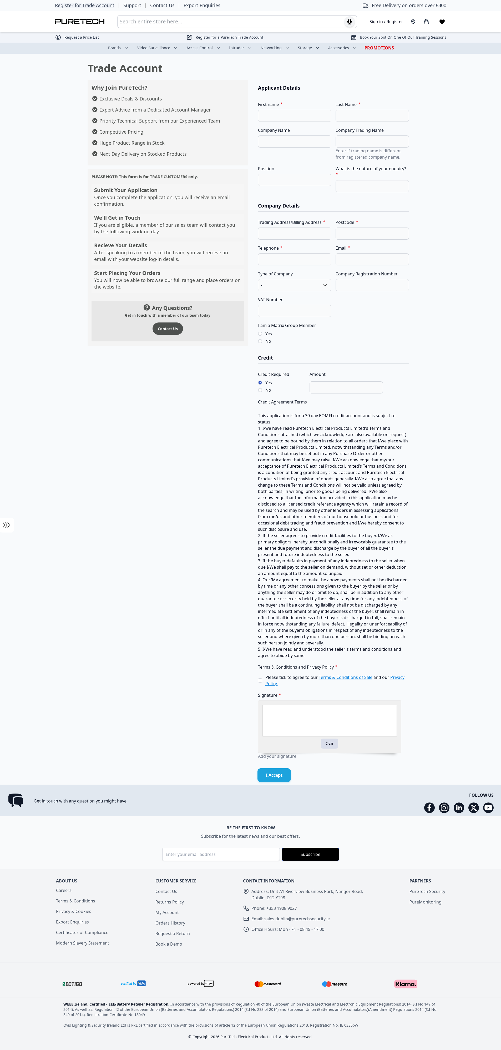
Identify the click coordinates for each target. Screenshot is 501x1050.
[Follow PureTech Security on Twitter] (473, 807)
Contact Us (168, 328)
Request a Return (172, 933)
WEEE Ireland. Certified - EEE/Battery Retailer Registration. (116, 1004)
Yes (268, 334)
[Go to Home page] (80, 21)
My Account (167, 912)
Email (341, 248)
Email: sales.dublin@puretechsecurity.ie (290, 919)
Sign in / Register (386, 21)
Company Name (274, 130)
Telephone (269, 248)
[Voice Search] (349, 21)
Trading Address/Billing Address (290, 222)
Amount (318, 374)
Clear (329, 743)
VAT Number (270, 299)
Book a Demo (168, 944)
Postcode (345, 222)
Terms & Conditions (75, 901)
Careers (64, 890)
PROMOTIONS (379, 48)
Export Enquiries (72, 922)
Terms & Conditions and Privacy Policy (296, 667)
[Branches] (413, 21)
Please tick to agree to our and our (334, 680)
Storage (305, 47)
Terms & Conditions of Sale (345, 677)
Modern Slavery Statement (82, 943)
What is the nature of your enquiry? (371, 168)
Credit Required (273, 374)
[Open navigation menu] (6, 525)
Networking (271, 47)
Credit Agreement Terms (282, 402)
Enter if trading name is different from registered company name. (368, 154)
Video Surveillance (153, 47)
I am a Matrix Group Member (287, 325)
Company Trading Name (360, 130)
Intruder (236, 47)
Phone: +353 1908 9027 (274, 908)
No (268, 341)
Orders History (170, 923)
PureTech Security (427, 891)
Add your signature (277, 756)
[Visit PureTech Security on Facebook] (429, 807)
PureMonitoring (425, 902)
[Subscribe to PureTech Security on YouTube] (488, 807)
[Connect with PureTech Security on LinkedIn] (459, 807)
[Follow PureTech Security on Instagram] (444, 807)
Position (266, 168)
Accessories (338, 47)
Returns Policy (169, 902)
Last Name (347, 104)
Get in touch (46, 801)
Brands (114, 47)
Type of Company (275, 274)
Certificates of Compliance (82, 932)
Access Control (199, 47)
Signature (268, 695)
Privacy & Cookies (73, 911)
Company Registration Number (367, 274)
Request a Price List (81, 37)
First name (269, 104)
